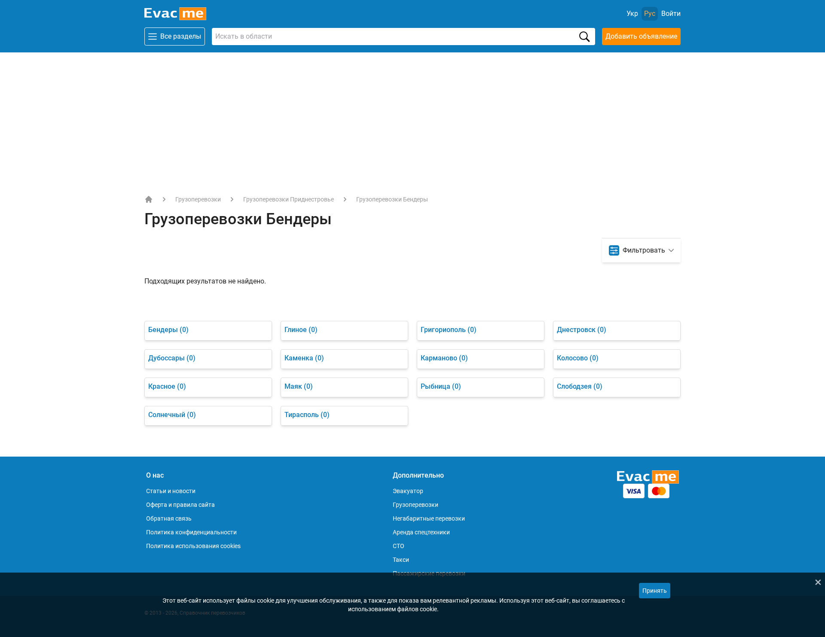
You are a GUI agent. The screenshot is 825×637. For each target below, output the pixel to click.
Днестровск (581, 330)
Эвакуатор (408, 491)
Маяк (298, 386)
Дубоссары (172, 358)
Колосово (578, 358)
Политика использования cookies (193, 546)
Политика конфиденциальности (191, 532)
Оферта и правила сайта (180, 504)
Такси (401, 559)
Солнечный (172, 415)
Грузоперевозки (198, 199)
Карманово (444, 358)
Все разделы (180, 36)
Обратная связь (169, 518)
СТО (398, 546)
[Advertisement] (412, 117)
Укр (632, 13)
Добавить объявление (641, 36)
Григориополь (449, 330)
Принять (654, 590)
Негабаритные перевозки (429, 518)
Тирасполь (307, 415)
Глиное (301, 330)
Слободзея (579, 386)
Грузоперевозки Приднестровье (288, 199)
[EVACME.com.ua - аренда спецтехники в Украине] (148, 199)
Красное (167, 386)
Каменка (304, 358)
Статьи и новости (171, 491)
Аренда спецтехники (421, 532)
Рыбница (441, 386)
